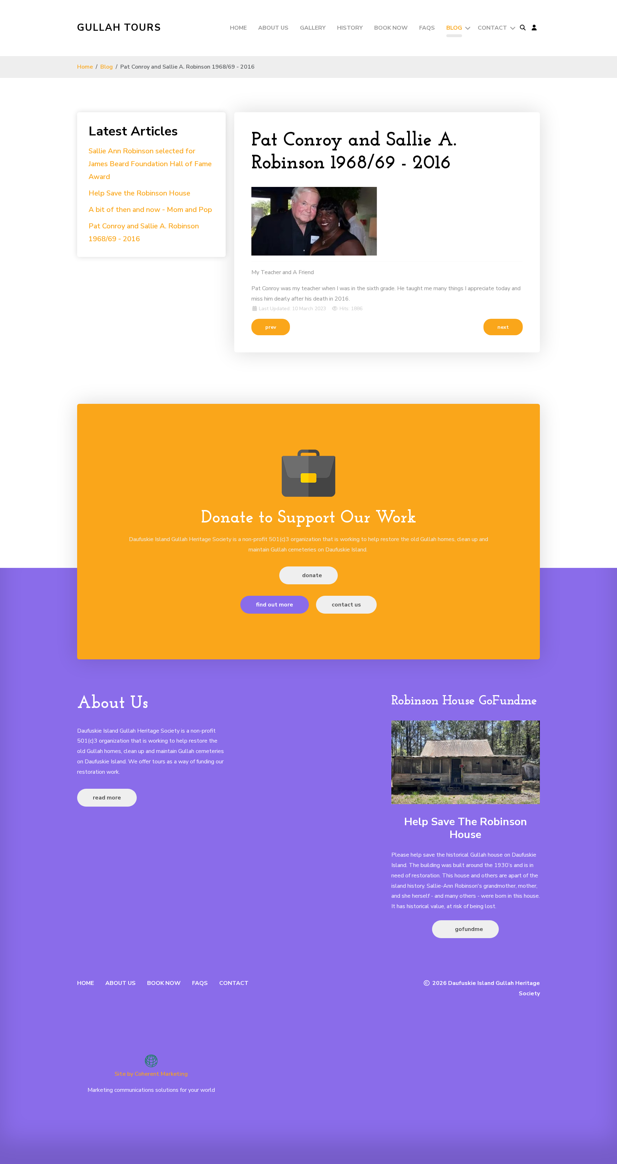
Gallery (313, 28)
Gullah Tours (119, 27)
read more (107, 798)
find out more (274, 605)
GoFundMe (468, 929)
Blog (454, 28)
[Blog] (467, 28)
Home (238, 28)
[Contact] (512, 28)
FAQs (427, 28)
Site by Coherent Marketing (151, 1074)
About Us (273, 28)
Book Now (391, 28)
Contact (492, 28)
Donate (311, 575)
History (350, 28)
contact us (346, 605)
